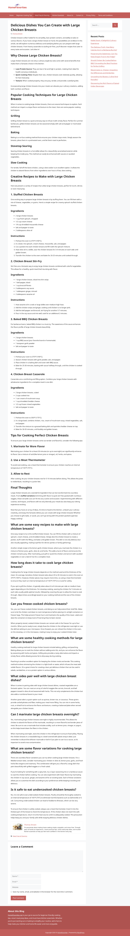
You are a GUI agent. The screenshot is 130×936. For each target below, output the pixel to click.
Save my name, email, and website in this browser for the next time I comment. (43, 892)
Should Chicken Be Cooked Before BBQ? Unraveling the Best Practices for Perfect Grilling (104, 63)
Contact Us (79, 15)
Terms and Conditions (105, 15)
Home (11, 15)
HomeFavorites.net (15, 915)
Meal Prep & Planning (42, 15)
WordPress (80, 933)
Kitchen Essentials (58, 15)
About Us (70, 15)
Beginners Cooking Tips (24, 15)
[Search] (115, 25)
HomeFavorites (62, 933)
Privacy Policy (90, 15)
